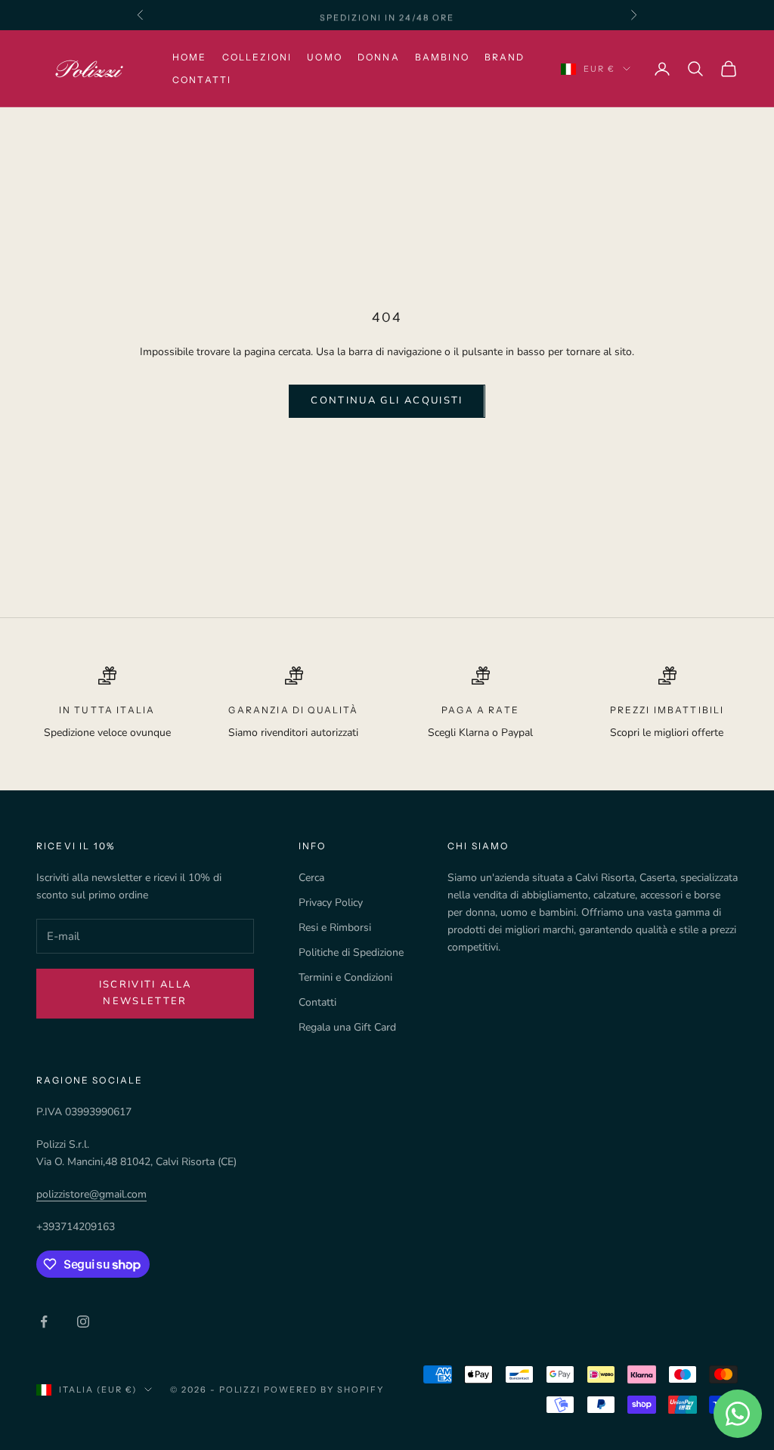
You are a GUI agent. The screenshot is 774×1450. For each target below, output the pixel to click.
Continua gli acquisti (387, 400)
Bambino (442, 57)
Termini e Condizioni (345, 977)
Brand (505, 57)
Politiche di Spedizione (351, 952)
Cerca (311, 877)
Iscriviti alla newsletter (145, 992)
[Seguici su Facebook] (43, 1321)
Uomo (324, 57)
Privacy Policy (331, 902)
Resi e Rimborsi (335, 927)
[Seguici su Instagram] (83, 1321)
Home (189, 57)
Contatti (201, 79)
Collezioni (257, 57)
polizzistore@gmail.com (91, 1194)
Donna (379, 57)
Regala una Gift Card (347, 1027)
